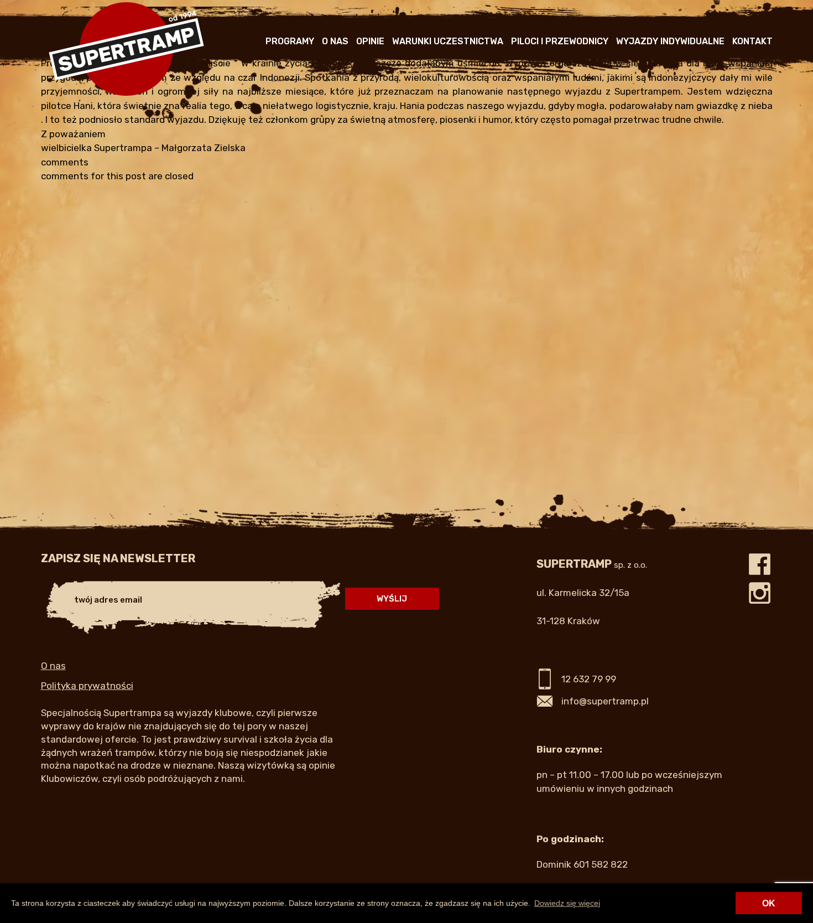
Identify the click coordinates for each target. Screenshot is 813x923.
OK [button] (768, 903)
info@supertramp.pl (605, 701)
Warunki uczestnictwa (447, 41)
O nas (335, 41)
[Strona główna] (126, 93)
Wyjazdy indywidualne (670, 41)
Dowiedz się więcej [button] (567, 903)
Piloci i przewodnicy (559, 41)
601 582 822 (601, 864)
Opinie (370, 41)
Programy (289, 41)
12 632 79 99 (588, 679)
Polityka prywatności (87, 685)
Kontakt (752, 41)
